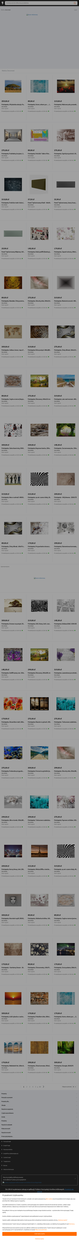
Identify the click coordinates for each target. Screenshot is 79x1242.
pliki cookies (49, 1199)
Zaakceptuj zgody (39, 1233)
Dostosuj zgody (62, 1220)
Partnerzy (71, 1224)
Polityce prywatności (41, 1229)
